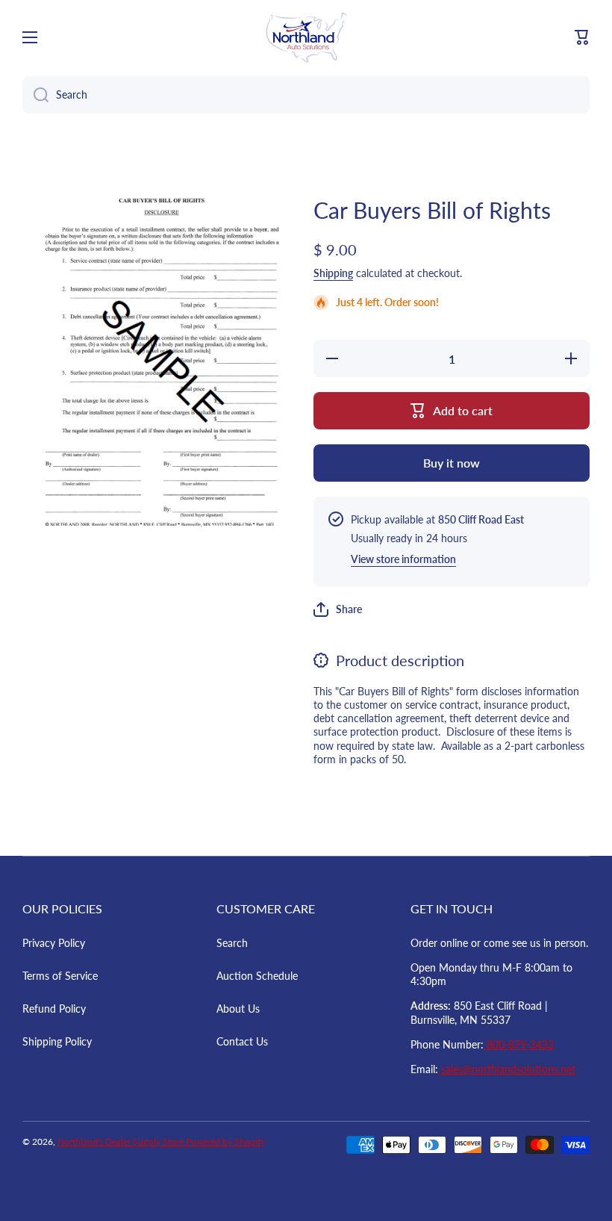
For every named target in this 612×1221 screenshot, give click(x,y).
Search (232, 942)
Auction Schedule (257, 975)
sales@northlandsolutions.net (506, 1069)
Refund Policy (54, 1008)
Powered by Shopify (225, 1141)
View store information (403, 559)
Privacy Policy (53, 942)
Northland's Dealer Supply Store (121, 1141)
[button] (582, 37)
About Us (238, 1008)
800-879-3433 (519, 1044)
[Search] (35, 95)
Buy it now (451, 463)
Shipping (333, 273)
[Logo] (306, 37)
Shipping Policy (57, 1041)
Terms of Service (60, 975)
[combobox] (306, 95)
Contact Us (242, 1041)
